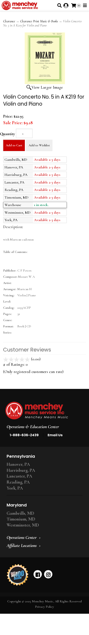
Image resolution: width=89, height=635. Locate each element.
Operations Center (22, 537)
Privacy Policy (44, 607)
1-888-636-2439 (24, 435)
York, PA (15, 488)
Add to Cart (14, 145)
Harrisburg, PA (21, 470)
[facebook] (38, 574)
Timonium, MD (21, 519)
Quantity (7, 133)
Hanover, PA (18, 464)
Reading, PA (18, 482)
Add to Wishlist (39, 145)
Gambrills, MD (20, 513)
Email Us (55, 435)
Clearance (9, 21)
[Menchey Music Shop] (21, 5)
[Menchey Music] (43, 410)
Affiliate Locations (22, 545)
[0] (73, 5)
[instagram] (48, 574)
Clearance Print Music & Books (39, 21)
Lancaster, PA (19, 476)
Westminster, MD (23, 525)
